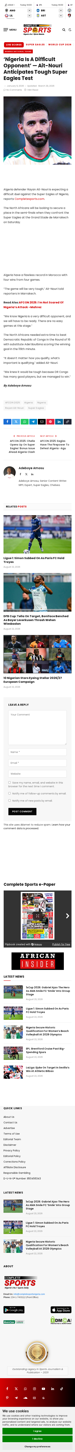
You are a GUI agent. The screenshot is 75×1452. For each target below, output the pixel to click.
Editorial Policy (12, 1156)
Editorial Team (12, 1139)
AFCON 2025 (12, 402)
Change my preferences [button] (38, 1446)
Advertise (9, 1128)
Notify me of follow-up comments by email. (39, 793)
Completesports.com (29, 199)
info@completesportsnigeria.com (29, 1294)
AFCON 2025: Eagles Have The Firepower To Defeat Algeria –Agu (54, 444)
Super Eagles (35, 44)
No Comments (14, 89)
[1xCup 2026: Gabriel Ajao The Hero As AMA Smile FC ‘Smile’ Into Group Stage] (13, 992)
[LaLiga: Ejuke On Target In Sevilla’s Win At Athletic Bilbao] (13, 1072)
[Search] (64, 30)
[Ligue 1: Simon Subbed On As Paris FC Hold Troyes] (37, 534)
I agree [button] (37, 1431)
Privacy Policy (11, 1150)
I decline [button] (37, 1438)
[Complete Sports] (37, 29)
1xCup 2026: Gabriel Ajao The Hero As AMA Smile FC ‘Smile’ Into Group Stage (48, 991)
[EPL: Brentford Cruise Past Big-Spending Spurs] (13, 1053)
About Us (8, 1117)
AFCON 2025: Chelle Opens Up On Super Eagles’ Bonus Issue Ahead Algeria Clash (22, 446)
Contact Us (10, 1122)
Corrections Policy (14, 1161)
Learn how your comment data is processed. (36, 826)
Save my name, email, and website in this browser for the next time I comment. (35, 784)
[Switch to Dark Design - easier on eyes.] (70, 29)
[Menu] (10, 30)
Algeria (28, 402)
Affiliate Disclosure (14, 1167)
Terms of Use (11, 1133)
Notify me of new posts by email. (32, 800)
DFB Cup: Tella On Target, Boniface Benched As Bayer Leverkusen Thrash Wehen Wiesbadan (36, 620)
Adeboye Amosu (31, 468)
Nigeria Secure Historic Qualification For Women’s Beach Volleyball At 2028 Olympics (47, 1031)
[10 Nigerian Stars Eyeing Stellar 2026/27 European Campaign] (37, 654)
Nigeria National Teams (18, 51)
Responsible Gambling (16, 1173)
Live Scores (14, 44)
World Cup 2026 (60, 44)
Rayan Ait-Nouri (14, 408)
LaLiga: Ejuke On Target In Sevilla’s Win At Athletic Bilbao (47, 1069)
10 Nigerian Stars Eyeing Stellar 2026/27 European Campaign (32, 680)
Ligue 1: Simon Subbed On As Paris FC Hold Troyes (33, 560)
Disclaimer (9, 1145)
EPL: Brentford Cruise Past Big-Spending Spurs (45, 1050)
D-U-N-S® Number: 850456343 (22, 1178)
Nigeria (41, 402)
